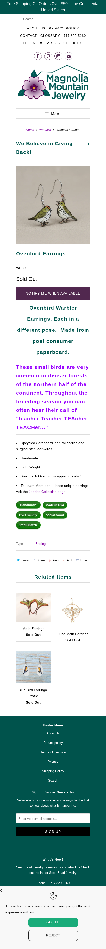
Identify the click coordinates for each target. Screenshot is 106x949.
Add (69, 560)
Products (45, 130)
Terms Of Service (53, 752)
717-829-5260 (75, 36)
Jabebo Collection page (47, 492)
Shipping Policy (53, 771)
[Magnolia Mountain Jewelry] (53, 84)
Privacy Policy (64, 28)
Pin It (56, 560)
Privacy (53, 761)
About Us (36, 28)
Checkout (73, 43)
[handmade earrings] (28, 508)
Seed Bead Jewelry (63, 873)
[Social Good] (55, 518)
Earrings (41, 544)
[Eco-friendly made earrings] (28, 518)
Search (53, 780)
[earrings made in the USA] (55, 508)
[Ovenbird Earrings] (53, 205)
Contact (28, 36)
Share (41, 560)
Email (84, 560)
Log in (29, 43)
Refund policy (53, 743)
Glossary (50, 36)
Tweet (25, 560)
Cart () (51, 43)
